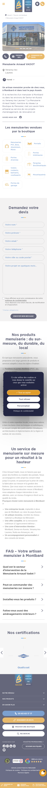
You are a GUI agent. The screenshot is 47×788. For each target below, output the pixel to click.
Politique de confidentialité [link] (23, 411)
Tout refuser (24, 399)
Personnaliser (23, 405)
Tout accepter (24, 392)
